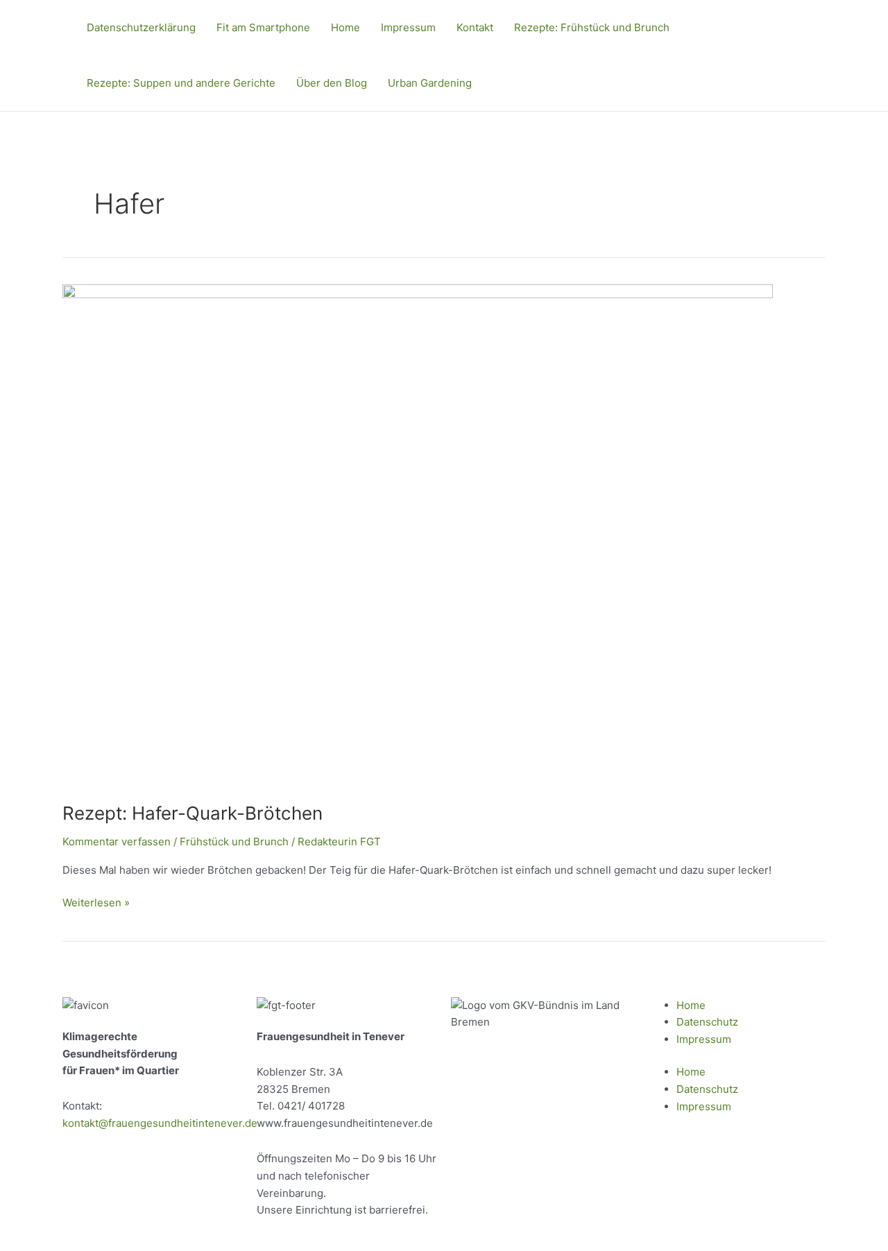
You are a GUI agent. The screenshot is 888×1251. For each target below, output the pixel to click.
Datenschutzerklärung (141, 27)
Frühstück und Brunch (234, 841)
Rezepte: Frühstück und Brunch (591, 27)
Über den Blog (331, 82)
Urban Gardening (430, 82)
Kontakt (474, 27)
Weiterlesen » (96, 902)
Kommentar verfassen (116, 841)
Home (345, 27)
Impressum (408, 27)
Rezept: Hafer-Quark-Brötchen (192, 813)
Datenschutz (707, 1021)
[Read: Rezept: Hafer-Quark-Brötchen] (417, 534)
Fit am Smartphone (263, 27)
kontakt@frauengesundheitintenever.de (159, 1123)
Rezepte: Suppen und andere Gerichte (181, 82)
